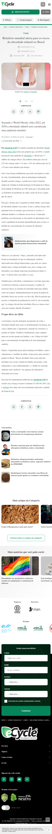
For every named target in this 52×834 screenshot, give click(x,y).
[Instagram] (11, 779)
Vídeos (8, 20)
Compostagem (26, 20)
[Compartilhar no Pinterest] (38, 112)
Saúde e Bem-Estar (16, 27)
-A (32, 101)
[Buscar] (43, 4)
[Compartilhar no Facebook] (22, 112)
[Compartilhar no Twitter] (30, 112)
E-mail (6, 653)
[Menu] (49, 4)
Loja (47, 12)
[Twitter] (27, 779)
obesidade (28, 155)
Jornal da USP (10, 147)
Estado (7, 677)
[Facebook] (3, 779)
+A (26, 101)
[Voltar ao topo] (47, 819)
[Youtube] (19, 779)
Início (5, 27)
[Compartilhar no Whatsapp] (14, 112)
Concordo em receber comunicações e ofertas (24, 701)
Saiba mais (12, 831)
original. (6, 387)
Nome (6, 665)
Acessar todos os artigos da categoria (26, 538)
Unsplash (34, 92)
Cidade (7, 689)
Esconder (29, 137)
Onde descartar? (21, 12)
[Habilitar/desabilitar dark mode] (20, 101)
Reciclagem (44, 20)
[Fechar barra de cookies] (48, 829)
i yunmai (25, 92)
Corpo (27, 27)
